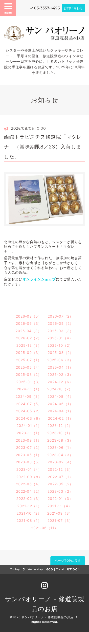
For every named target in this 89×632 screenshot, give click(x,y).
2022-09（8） (29, 477)
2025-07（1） (28, 360)
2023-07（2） (29, 447)
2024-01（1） (29, 425)
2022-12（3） (60, 469)
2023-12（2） (59, 425)
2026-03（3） (60, 331)
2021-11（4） (59, 506)
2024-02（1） (60, 418)
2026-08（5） (29, 316)
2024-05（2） (29, 411)
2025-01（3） (29, 382)
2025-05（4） (29, 367)
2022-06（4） (29, 484)
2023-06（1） (60, 447)
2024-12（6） (60, 382)
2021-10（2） (29, 513)
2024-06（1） (60, 404)
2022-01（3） (60, 498)
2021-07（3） (60, 520)
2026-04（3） (29, 331)
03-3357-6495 (47, 8)
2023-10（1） (59, 433)
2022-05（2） (60, 484)
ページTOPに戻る (68, 560)
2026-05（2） (60, 323)
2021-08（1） (29, 520)
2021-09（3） (60, 513)
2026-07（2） (60, 316)
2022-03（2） (60, 491)
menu (8, 12)
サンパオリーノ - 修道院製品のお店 (47, 617)
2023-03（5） (29, 462)
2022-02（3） (29, 498)
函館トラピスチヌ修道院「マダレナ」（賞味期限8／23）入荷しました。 (43, 147)
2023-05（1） (28, 455)
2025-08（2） (60, 352)
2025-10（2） (60, 345)
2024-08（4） (60, 396)
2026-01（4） (60, 338)
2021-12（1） (29, 506)
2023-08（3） (60, 440)
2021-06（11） (44, 528)
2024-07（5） (29, 404)
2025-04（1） (60, 367)
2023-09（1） (28, 440)
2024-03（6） (29, 418)
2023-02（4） (60, 462)
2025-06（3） (60, 360)
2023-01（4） (29, 469)
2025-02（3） (60, 374)
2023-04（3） (60, 455)
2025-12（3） (29, 345)
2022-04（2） (29, 491)
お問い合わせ (73, 8)
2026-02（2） (29, 338)
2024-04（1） (60, 411)
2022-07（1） (60, 477)
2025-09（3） (29, 352)
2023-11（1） (29, 433)
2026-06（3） (29, 323)
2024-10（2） (59, 389)
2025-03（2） (29, 374)
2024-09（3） (29, 396)
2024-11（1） (29, 389)
